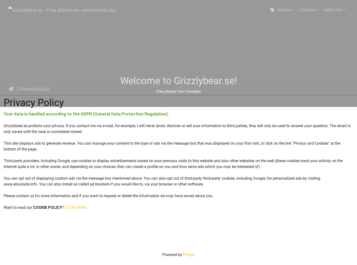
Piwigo (189, 254)
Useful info (333, 10)
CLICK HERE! (76, 207)
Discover (307, 10)
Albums (284, 10)
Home (12, 89)
